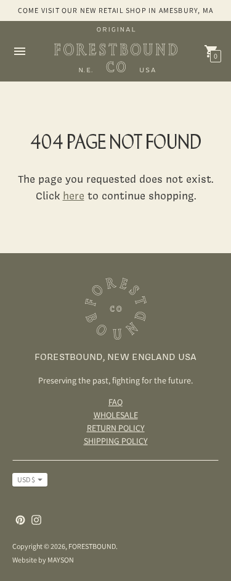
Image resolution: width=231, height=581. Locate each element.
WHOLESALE (116, 414)
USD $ (26, 479)
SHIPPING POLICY (116, 440)
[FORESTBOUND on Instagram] (36, 518)
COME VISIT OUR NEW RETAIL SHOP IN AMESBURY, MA (115, 10)
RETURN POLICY (116, 427)
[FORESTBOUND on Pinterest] (20, 518)
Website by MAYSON (43, 559)
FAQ (115, 402)
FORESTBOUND (92, 546)
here (73, 195)
